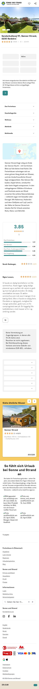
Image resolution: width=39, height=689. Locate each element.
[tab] (12, 426)
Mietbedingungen (9, 674)
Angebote (6, 552)
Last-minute (7, 555)
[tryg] (8, 655)
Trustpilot (6, 535)
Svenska (5, 634)
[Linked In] (15, 616)
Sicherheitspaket (8, 597)
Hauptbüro (6, 576)
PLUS (4, 579)
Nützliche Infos (8, 594)
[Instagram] (5, 616)
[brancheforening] (10, 649)
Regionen (6, 558)
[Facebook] (10, 616)
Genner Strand (11, 430)
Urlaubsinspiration (9, 561)
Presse (5, 582)
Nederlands (6, 628)
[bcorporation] (15, 655)
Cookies (5, 671)
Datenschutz (7, 668)
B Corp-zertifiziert (9, 573)
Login (4, 591)
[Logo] (11, 3)
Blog (4, 564)
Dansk (5, 637)
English (5, 625)
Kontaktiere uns (8, 612)
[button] (11, 502)
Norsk (4, 631)
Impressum (6, 665)
